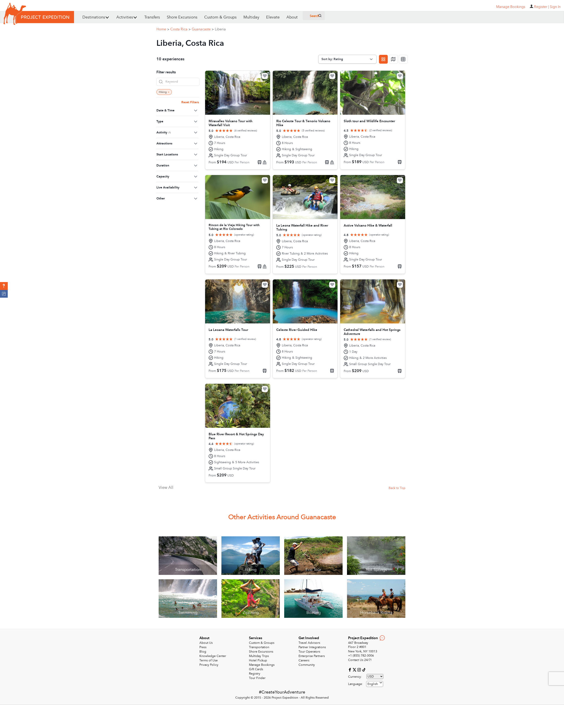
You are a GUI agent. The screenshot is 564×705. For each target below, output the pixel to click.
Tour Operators (309, 652)
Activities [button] (124, 17)
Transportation (259, 647)
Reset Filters (190, 102)
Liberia (220, 29)
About (292, 17)
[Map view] (393, 59)
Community (307, 665)
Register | (541, 6)
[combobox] (374, 684)
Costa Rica (180, 29)
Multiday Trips (259, 656)
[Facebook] (350, 669)
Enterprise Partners (312, 656)
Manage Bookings (262, 665)
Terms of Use (208, 660)
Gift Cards (256, 669)
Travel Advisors (309, 643)
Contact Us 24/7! (360, 660)
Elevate (273, 17)
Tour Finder (257, 678)
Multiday (251, 17)
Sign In (555, 6)
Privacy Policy (208, 665)
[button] (4, 286)
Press (202, 647)
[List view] (403, 59)
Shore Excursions (182, 17)
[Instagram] (359, 669)
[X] (355, 669)
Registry (254, 674)
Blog (202, 652)
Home (162, 29)
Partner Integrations (312, 647)
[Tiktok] (363, 669)
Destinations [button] (93, 17)
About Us (206, 643)
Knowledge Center (212, 656)
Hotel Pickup (258, 660)
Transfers (152, 17)
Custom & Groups (220, 17)
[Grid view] (383, 59)
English (372, 684)
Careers (304, 660)
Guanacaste (203, 29)
